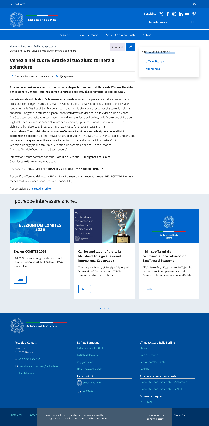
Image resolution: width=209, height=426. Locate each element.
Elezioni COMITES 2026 (30, 251)
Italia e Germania (149, 355)
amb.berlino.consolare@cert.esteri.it (39, 366)
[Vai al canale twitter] (160, 14)
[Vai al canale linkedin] (180, 14)
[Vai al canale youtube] (186, 14)
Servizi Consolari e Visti (152, 362)
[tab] (100, 308)
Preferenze (157, 415)
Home (13, 46)
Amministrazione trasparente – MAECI (161, 389)
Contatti (144, 369)
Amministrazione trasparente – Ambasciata (163, 382)
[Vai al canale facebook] (167, 14)
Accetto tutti (156, 419)
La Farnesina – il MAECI (90, 348)
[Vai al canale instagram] (173, 14)
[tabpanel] (40, 257)
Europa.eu (87, 391)
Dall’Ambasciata (43, 46)
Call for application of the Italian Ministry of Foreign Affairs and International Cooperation (100, 256)
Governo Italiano (17, 4)
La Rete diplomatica (88, 355)
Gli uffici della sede (24, 373)
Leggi (22, 279)
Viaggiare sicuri (85, 362)
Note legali (16, 415)
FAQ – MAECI (147, 402)
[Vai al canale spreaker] (193, 14)
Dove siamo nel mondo (89, 369)
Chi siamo (145, 348)
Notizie (25, 46)
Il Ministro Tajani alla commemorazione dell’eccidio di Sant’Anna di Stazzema (165, 256)
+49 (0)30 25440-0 (29, 359)
